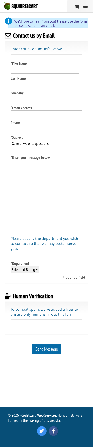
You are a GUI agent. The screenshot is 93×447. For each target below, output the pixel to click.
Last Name (18, 78)
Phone (15, 122)
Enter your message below (31, 157)
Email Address (22, 107)
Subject (17, 137)
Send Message (46, 349)
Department (20, 263)
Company (17, 93)
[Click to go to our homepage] (20, 6)
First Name (20, 63)
